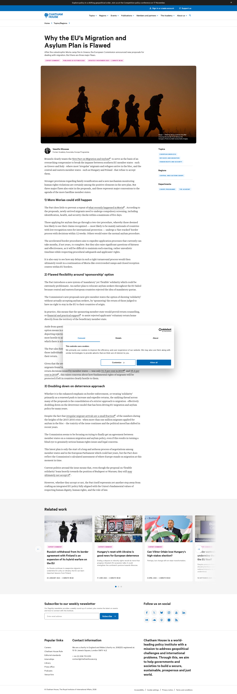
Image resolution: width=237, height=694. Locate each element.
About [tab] (155, 338)
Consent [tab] (81, 338)
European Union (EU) (168, 154)
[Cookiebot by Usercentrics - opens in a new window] (160, 330)
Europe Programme (167, 189)
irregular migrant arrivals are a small (90, 415)
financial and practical (63, 315)
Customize (116, 362)
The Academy (184, 189)
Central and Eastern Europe (171, 175)
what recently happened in (105, 207)
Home (47, 23)
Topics (56, 23)
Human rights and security (171, 162)
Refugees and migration (169, 158)
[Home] (53, 15)
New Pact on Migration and (90, 158)
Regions (63, 23)
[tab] (116, 586)
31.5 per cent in (112, 370)
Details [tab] (119, 338)
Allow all (154, 362)
